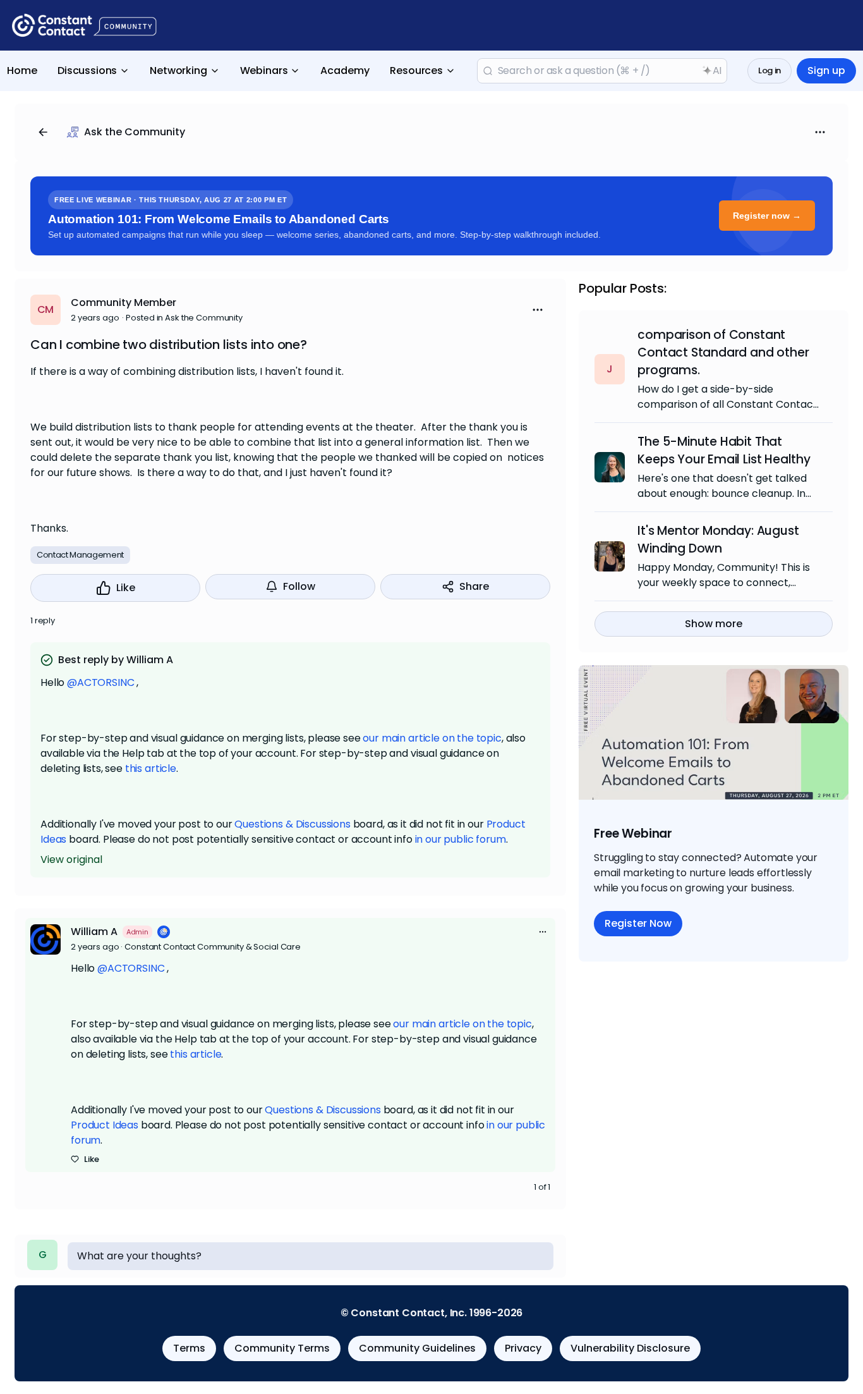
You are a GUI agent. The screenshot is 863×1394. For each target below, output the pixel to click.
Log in (769, 70)
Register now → (767, 216)
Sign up (826, 70)
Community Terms (282, 1348)
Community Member (123, 302)
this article (150, 768)
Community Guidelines (417, 1348)
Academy (345, 70)
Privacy (523, 1348)
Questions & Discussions (292, 824)
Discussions (87, 70)
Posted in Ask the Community (184, 318)
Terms (189, 1348)
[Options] (820, 132)
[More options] (542, 931)
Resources (416, 70)
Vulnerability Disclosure (630, 1348)
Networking (178, 70)
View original (71, 859)
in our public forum (460, 839)
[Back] (43, 132)
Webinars (264, 70)
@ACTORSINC (100, 682)
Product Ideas (104, 1125)
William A (94, 931)
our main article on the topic (432, 738)
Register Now (638, 923)
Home (22, 70)
